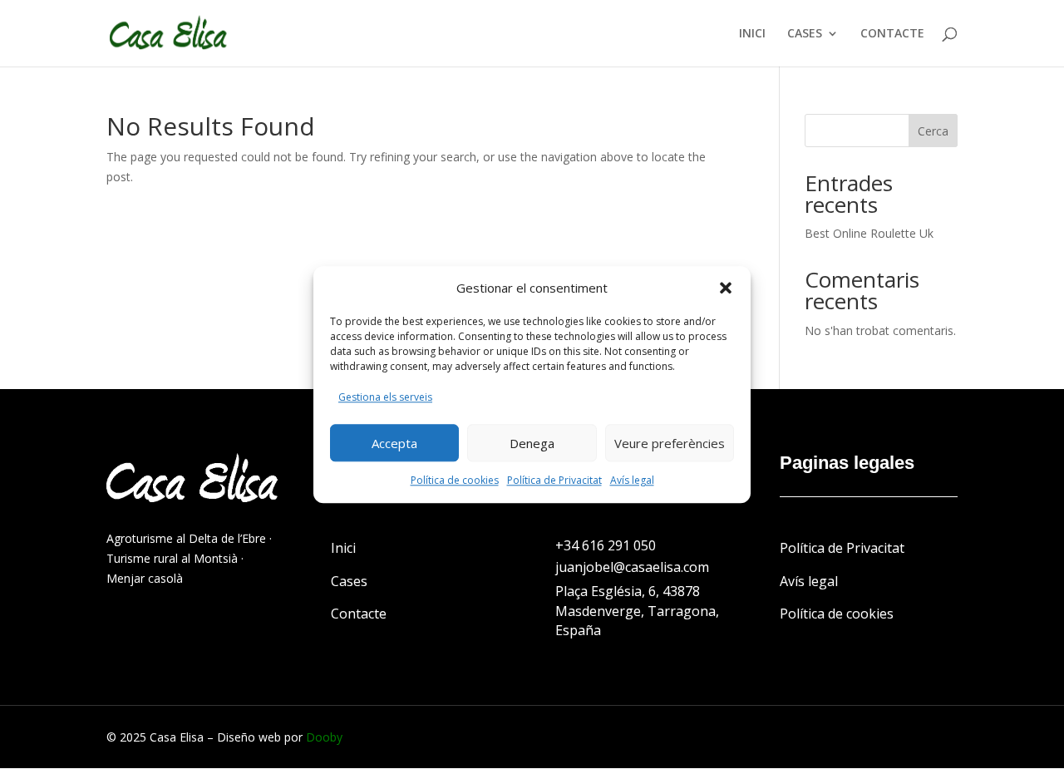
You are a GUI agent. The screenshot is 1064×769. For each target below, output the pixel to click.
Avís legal (632, 480)
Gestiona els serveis (385, 398)
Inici (343, 548)
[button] (725, 288)
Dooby (324, 737)
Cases (349, 581)
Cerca (933, 131)
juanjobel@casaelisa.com (632, 567)
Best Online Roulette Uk (869, 233)
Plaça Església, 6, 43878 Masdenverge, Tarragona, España (637, 611)
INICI (752, 34)
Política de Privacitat (554, 480)
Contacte (359, 613)
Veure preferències (669, 443)
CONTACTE (892, 34)
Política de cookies (455, 480)
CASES (804, 34)
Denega (532, 443)
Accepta (394, 443)
